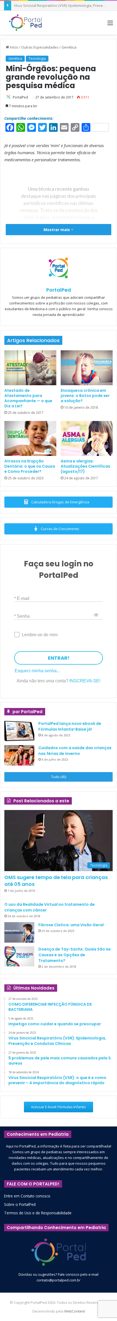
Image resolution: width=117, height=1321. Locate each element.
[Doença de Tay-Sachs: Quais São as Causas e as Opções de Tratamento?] (19, 956)
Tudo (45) (58, 776)
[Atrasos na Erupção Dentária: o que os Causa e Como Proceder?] (30, 438)
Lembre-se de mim (40, 634)
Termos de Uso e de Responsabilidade (38, 1212)
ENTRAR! (58, 657)
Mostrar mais (57, 229)
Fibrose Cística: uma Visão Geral (71, 925)
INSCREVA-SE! (84, 681)
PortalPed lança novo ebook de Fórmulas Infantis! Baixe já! (69, 726)
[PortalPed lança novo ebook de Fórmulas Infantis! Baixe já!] (19, 731)
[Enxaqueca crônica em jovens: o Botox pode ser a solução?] (87, 367)
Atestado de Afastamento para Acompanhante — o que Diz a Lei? (28, 398)
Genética (68, 47)
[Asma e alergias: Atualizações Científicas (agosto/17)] (87, 438)
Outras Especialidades (40, 47)
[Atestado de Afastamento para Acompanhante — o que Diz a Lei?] (30, 367)
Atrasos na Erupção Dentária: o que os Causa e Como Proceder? (29, 466)
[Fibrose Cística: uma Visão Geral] (19, 932)
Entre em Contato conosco (27, 1196)
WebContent (74, 1311)
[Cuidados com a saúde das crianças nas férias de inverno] (19, 755)
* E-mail (21, 598)
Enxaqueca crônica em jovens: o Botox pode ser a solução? (85, 396)
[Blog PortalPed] (25, 22)
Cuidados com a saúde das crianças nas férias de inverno (75, 750)
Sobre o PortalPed (20, 1204)
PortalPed (20, 97)
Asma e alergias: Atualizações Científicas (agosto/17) (85, 466)
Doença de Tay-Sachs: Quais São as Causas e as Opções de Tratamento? (74, 954)
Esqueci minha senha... (37, 670)
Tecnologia (37, 58)
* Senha (22, 616)
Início (13, 47)
